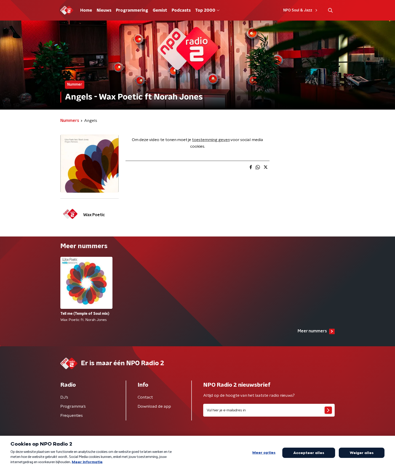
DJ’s (64, 397)
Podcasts (181, 10)
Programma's (73, 406)
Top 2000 (205, 10)
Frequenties (71, 416)
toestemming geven (211, 140)
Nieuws (104, 10)
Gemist (160, 10)
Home (86, 10)
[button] (330, 10)
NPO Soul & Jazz (297, 10)
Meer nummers (312, 331)
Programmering (132, 10)
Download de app (154, 406)
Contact (145, 397)
